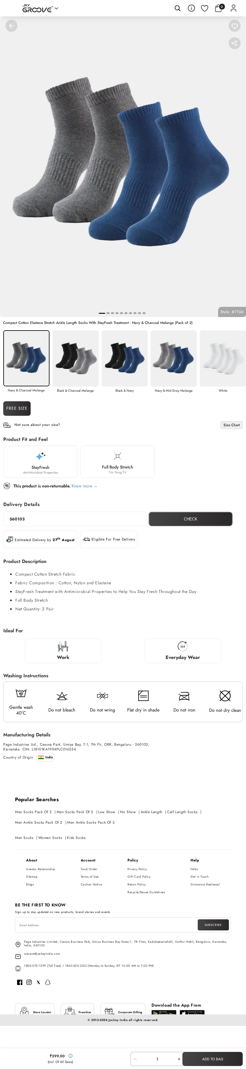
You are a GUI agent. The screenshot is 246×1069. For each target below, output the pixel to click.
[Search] (177, 8)
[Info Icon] (191, 8)
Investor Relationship (40, 869)
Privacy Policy (137, 869)
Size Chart (232, 425)
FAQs (194, 869)
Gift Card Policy (139, 876)
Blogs (30, 884)
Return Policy (137, 884)
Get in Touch (199, 876)
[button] (219, 8)
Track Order (89, 869)
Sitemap (32, 876)
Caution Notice (91, 884)
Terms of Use (90, 876)
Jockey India (118, 1020)
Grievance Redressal (205, 884)
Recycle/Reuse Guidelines (146, 892)
